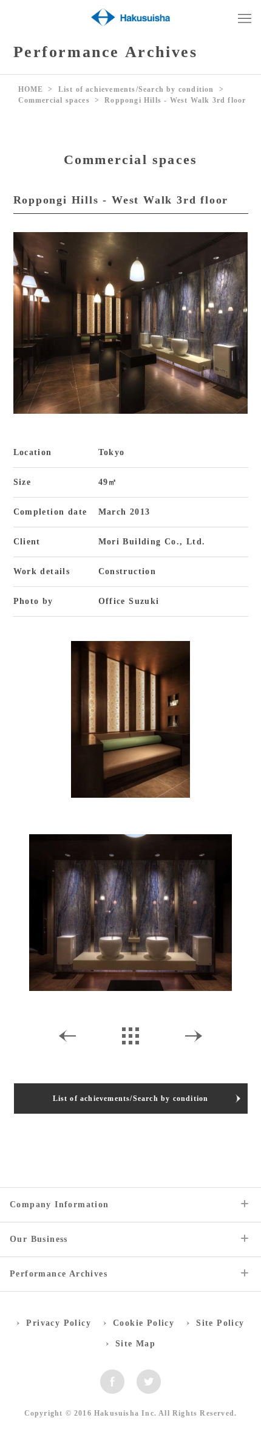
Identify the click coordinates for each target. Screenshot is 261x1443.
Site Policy (220, 1323)
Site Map (135, 1343)
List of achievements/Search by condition (136, 89)
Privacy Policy (58, 1323)
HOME (31, 89)
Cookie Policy (143, 1323)
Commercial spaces (54, 100)
